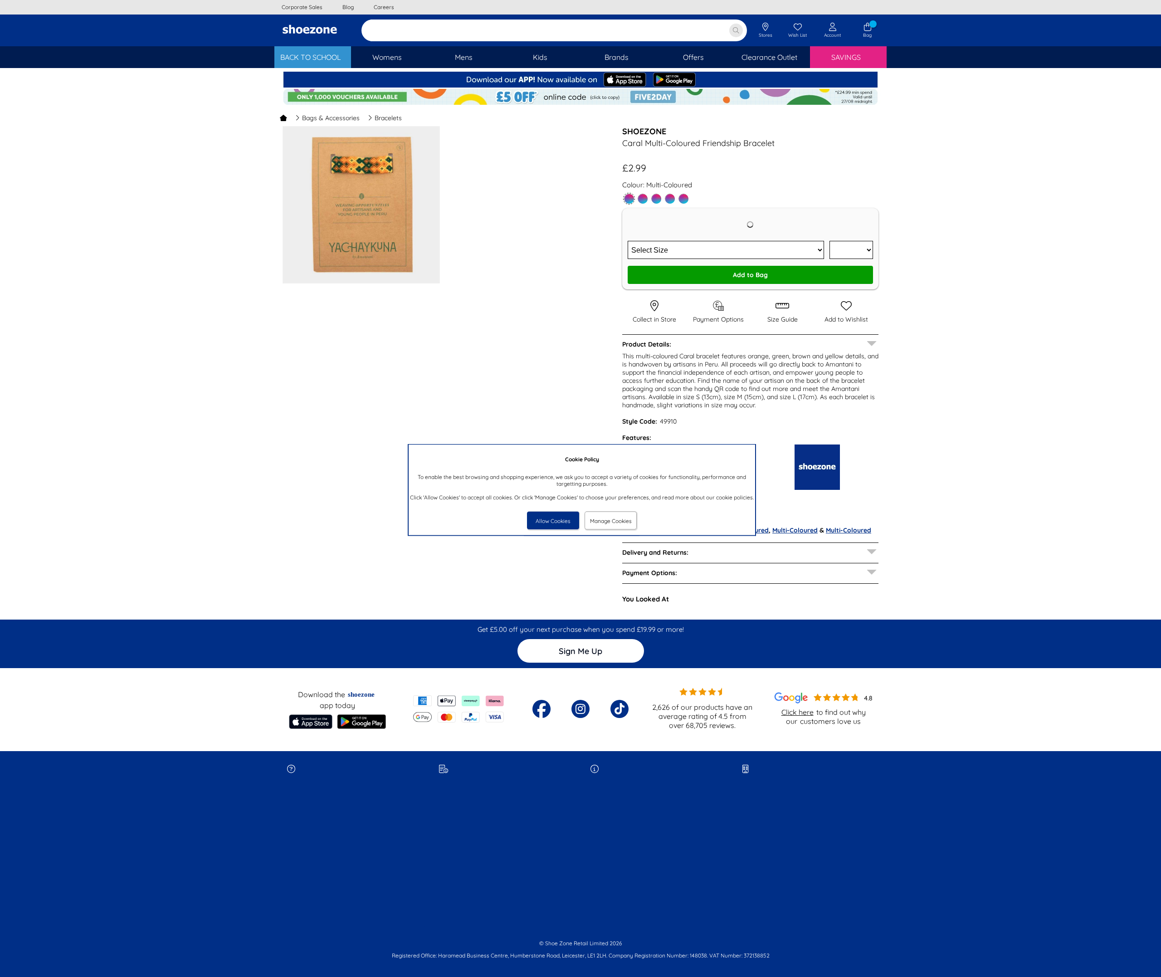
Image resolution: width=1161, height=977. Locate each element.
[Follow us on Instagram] (580, 709)
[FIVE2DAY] (580, 102)
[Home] (283, 118)
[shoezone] (309, 30)
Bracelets (388, 118)
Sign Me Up (580, 651)
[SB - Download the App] (580, 85)
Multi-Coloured (795, 530)
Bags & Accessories (331, 118)
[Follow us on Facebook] (541, 709)
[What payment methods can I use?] (458, 709)
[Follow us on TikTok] (619, 709)
